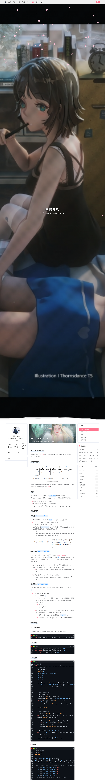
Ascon (42, 454)
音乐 (37, 2)
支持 (42, 2)
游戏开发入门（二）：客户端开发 (87, 455)
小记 (19, 2)
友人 (28, 2)
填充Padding (61, 555)
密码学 (72, 425)
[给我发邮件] (18, 452)
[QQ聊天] (13, 452)
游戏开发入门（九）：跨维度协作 (87, 452)
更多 (96, 466)
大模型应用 (81, 449)
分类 (14, 2)
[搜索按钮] (98, 2)
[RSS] (23, 452)
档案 (32, 2)
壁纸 (23, 2)
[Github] (8, 452)
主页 (9, 2)
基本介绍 (40, 495)
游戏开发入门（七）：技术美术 (87, 458)
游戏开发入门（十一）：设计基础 (87, 461)
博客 (49, 487)
